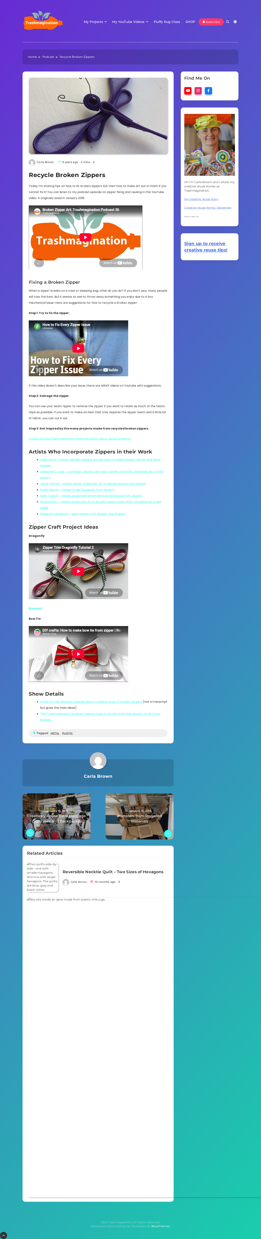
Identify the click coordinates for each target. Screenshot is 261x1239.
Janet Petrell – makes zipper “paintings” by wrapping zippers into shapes (93, 484)
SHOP (190, 22)
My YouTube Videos (128, 22)
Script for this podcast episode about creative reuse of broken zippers (91, 702)
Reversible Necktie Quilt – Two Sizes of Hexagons (113, 871)
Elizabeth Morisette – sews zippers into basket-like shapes (82, 514)
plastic (67, 733)
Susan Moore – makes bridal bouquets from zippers (77, 490)
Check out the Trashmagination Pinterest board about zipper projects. (80, 439)
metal (55, 733)
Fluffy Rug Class (167, 22)
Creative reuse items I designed (207, 207)
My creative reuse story (201, 199)
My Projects (93, 22)
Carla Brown (45, 162)
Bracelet (35, 608)
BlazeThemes (160, 1226)
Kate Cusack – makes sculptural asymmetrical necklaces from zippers (91, 496)
